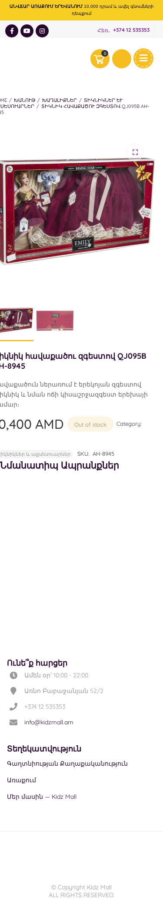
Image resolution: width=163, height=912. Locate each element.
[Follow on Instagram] (42, 30)
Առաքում (21, 780)
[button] (134, 152)
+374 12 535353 (131, 30)
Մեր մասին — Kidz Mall (42, 797)
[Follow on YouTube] (26, 30)
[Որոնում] (121, 58)
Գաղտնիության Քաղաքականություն (67, 763)
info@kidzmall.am (48, 722)
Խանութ (24, 100)
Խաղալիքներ (59, 100)
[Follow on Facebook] (11, 30)
